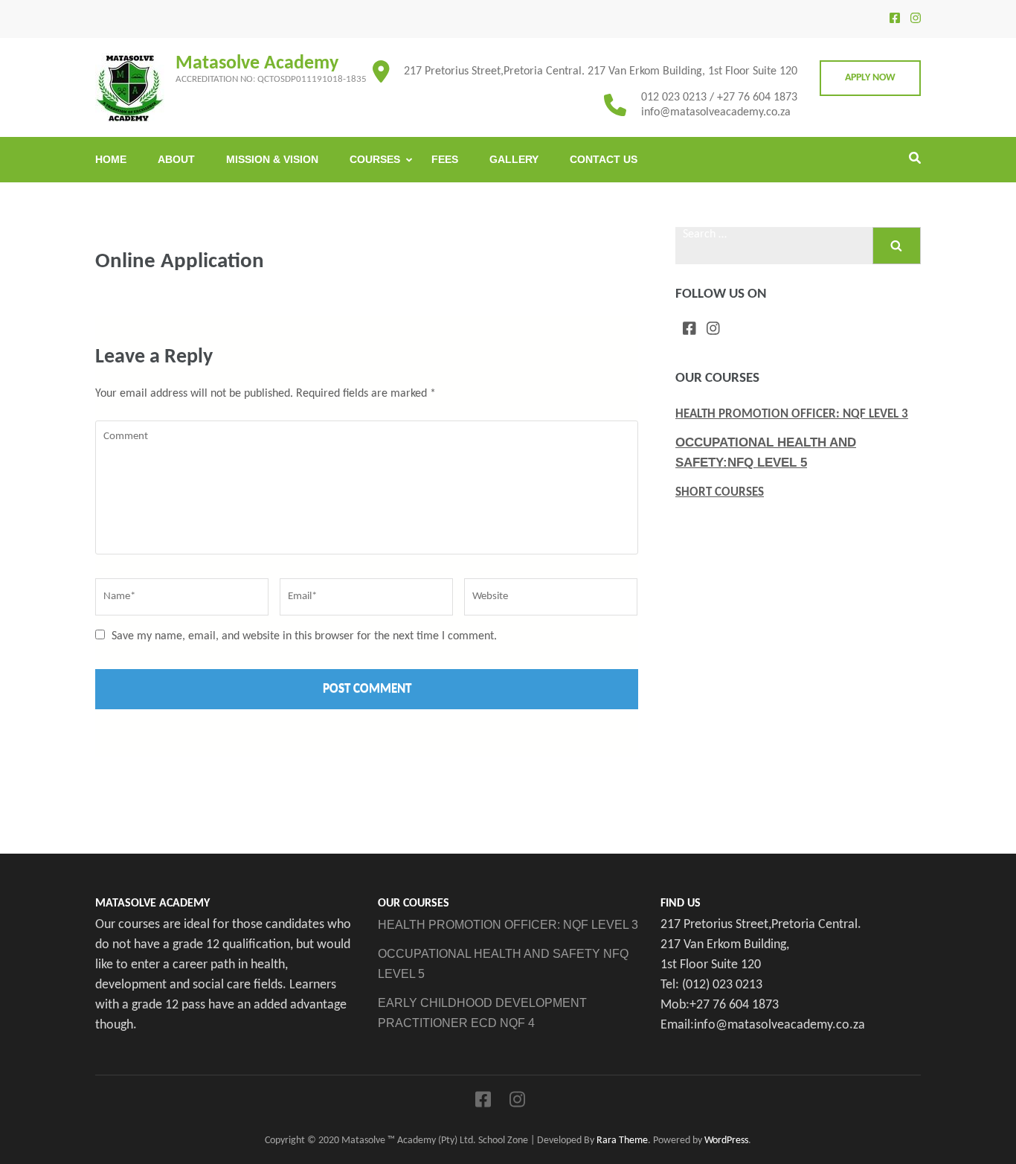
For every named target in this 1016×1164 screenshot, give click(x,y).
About (176, 159)
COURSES (375, 159)
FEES (444, 159)
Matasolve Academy (257, 64)
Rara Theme (622, 1140)
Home (110, 159)
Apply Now (870, 77)
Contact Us (603, 159)
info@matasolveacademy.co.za (716, 112)
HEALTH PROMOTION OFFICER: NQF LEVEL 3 (791, 414)
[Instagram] (915, 19)
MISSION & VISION (272, 159)
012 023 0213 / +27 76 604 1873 (719, 97)
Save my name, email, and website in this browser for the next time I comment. (304, 636)
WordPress (726, 1140)
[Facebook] (895, 19)
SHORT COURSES (719, 492)
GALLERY (513, 159)
